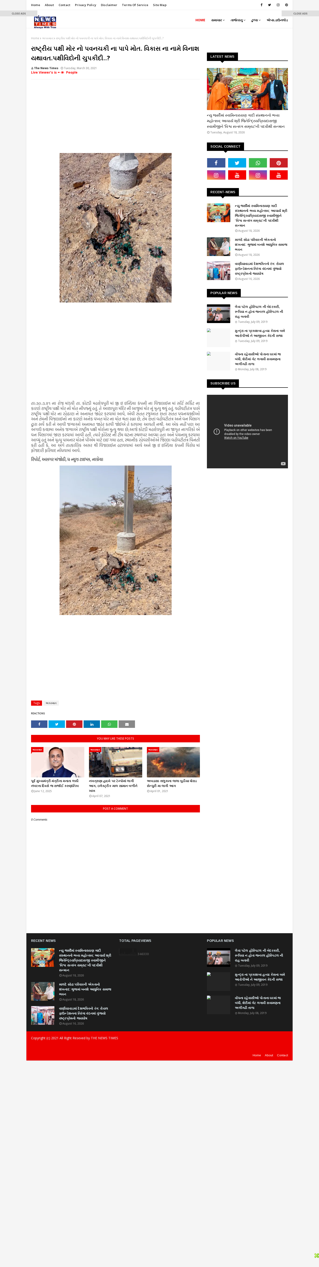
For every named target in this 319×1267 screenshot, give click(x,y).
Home (35, 5)
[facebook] (261, 5)
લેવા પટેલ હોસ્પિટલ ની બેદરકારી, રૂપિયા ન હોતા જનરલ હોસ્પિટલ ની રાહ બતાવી (259, 311)
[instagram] (278, 5)
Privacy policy (85, 5)
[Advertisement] (115, 116)
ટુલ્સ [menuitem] (255, 20)
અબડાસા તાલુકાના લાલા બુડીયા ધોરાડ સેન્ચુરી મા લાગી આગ (172, 783)
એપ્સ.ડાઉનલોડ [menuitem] (277, 20)
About (49, 5)
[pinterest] (286, 5)
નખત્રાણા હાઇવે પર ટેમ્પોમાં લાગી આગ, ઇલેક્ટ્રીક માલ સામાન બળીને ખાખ (113, 786)
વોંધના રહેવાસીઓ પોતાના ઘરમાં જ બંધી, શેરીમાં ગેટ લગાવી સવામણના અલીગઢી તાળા (258, 359)
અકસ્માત (47, 38)
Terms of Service (135, 5)
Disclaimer (109, 5)
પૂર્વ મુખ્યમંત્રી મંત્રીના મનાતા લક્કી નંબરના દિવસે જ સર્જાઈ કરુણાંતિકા (55, 783)
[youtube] (237, 175)
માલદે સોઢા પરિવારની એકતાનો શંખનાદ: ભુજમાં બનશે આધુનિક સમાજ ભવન (261, 244)
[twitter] (269, 5)
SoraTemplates (63, 1047)
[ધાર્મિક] (247, 89)
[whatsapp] (258, 163)
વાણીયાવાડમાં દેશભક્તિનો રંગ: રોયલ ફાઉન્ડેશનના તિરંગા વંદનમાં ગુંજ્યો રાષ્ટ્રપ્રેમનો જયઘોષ (259, 268)
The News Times (46, 68)
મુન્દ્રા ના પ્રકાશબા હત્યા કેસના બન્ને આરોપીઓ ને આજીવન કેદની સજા (260, 333)
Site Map (160, 5)
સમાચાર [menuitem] (216, 20)
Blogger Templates (111, 1047)
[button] (18, 13)
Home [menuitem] (200, 20)
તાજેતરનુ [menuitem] (237, 20)
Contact (64, 5)
